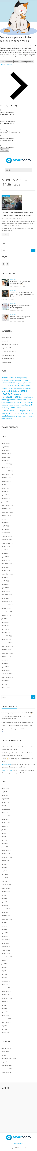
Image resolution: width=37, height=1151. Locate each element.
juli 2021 (4, 484)
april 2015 (5, 684)
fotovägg (5, 400)
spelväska (25, 413)
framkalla (12, 400)
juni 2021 (4, 488)
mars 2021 (5, 498)
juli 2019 (4, 550)
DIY (11, 388)
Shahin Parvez (6, 764)
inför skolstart (16, 402)
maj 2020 (4, 526)
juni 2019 (4, 553)
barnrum (4, 385)
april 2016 (5, 667)
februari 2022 (6, 464)
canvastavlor (24, 385)
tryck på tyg (14, 416)
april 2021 (5, 495)
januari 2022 (5, 467)
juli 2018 (4, 577)
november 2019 (6, 543)
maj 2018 (4, 584)
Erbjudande (5, 337)
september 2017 (7, 612)
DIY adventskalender (18, 388)
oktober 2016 (6, 650)
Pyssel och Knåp (7, 355)
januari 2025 (5, 450)
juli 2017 (4, 619)
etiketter (28, 388)
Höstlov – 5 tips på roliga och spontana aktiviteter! (17, 725)
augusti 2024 (5, 454)
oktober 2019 (6, 546)
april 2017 (5, 629)
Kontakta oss (18, 1143)
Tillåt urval (4, 150)
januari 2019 (5, 567)
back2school (29, 383)
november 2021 (6, 474)
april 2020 (5, 529)
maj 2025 (4, 447)
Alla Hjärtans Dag (9, 351)
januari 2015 (5, 687)
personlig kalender (9, 407)
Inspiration (6, 196)
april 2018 (5, 588)
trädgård (20, 416)
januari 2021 (5, 502)
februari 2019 (6, 564)
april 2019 (5, 557)
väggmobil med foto (7, 418)
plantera (19, 407)
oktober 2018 (6, 570)
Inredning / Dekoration (9, 344)
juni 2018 (4, 581)
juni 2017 (4, 622)
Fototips (4, 341)
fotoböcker (7, 393)
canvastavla (12, 385)
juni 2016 (4, 663)
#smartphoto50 (8, 378)
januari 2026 (5, 443)
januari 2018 (5, 598)
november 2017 (6, 605)
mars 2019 (5, 560)
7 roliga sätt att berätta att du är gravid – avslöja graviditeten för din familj (22, 295)
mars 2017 (5, 632)
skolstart (5, 413)
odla (3, 405)
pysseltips (27, 410)
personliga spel (26, 405)
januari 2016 (5, 670)
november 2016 (6, 646)
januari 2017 (5, 639)
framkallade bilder (24, 400)
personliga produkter (13, 405)
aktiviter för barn (8, 383)
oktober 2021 (6, 478)
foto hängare (17, 394)
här (22, 57)
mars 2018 (5, 591)
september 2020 (7, 512)
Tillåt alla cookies (7, 62)
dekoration (6, 388)
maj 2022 (4, 460)
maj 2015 (4, 680)
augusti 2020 (5, 515)
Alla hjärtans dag (19, 383)
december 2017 (6, 601)
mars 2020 (5, 533)
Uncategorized (6, 362)
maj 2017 (4, 625)
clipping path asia (7, 770)
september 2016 (7, 653)
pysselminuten (12, 410)
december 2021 (6, 471)
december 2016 (6, 643)
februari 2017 (6, 636)
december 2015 (6, 674)
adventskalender (8, 380)
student (32, 413)
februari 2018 (6, 595)
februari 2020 (6, 536)
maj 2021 (4, 491)
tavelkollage (6, 416)
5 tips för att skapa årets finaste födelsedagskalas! (17, 722)
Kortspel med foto (27, 402)
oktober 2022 (6, 457)
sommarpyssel (16, 413)
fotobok (24, 390)
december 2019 (6, 540)
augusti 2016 (5, 656)
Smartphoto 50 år (7, 359)
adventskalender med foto (22, 380)
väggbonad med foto (28, 416)
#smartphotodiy (20, 378)
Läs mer (5, 234)
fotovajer (30, 397)
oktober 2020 (6, 509)
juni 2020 (4, 522)
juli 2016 (4, 660)
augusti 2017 (5, 615)
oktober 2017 (6, 608)
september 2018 (7, 574)
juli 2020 (4, 519)
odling (6, 405)
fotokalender (10, 397)
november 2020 (6, 505)
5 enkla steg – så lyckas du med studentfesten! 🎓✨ (18, 713)
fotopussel (23, 397)
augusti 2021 (5, 481)
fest (17, 391)
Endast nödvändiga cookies (24, 62)
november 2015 (6, 677)
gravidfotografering (7, 402)
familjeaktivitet (9, 391)
